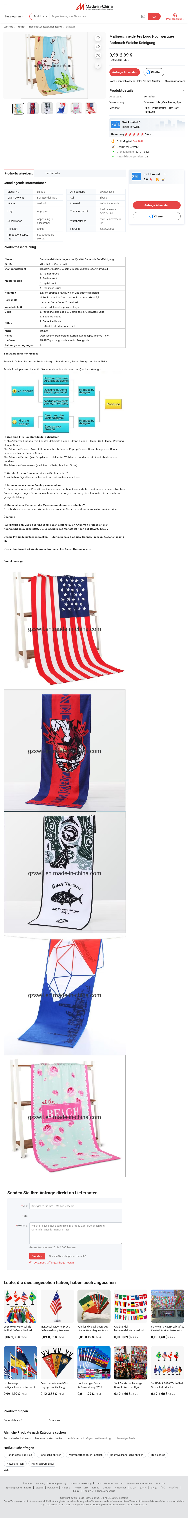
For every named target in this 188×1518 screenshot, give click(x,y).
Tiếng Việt (88, 1490)
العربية (133, 1487)
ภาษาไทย (173, 1487)
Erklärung (40, 1483)
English (28, 1487)
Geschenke (55, 1420)
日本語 (154, 1487)
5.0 (146, 179)
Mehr (7, 1470)
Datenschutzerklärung (81, 1483)
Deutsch (107, 1487)
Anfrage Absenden (124, 72)
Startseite (8, 26)
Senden (37, 1256)
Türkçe (76, 1490)
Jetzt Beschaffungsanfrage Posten (51, 1262)
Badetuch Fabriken (50, 1455)
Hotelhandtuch (15, 1463)
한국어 (143, 1487)
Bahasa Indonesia (106, 1490)
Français (66, 1487)
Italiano (95, 1487)
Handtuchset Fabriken (19, 1455)
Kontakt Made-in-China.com (109, 1483)
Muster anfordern (175, 80)
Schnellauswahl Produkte (139, 1483)
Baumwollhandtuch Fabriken (126, 1455)
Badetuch (70, 26)
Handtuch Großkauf (42, 1463)
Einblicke (160, 1483)
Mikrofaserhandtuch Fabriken (86, 1455)
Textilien (21, 26)
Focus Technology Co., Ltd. (91, 1497)
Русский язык (81, 1487)
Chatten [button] (156, 72)
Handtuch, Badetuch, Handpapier (45, 26)
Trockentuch (158, 1455)
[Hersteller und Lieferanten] (94, 6)
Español (39, 1487)
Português (52, 1487)
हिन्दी (163, 1487)
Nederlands (120, 1487)
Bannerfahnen (12, 1420)
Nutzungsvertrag (57, 1483)
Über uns (27, 1483)
